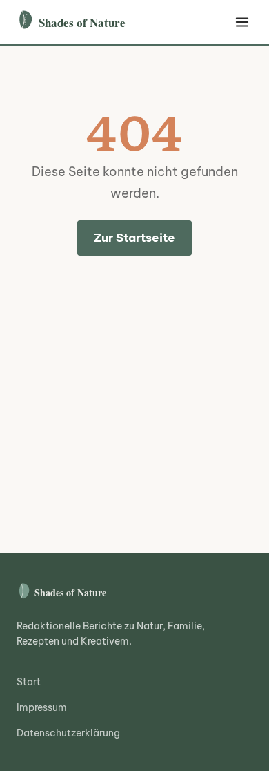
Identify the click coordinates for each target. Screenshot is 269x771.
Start (29, 682)
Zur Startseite (134, 237)
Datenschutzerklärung (68, 733)
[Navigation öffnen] (242, 22)
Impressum (42, 707)
